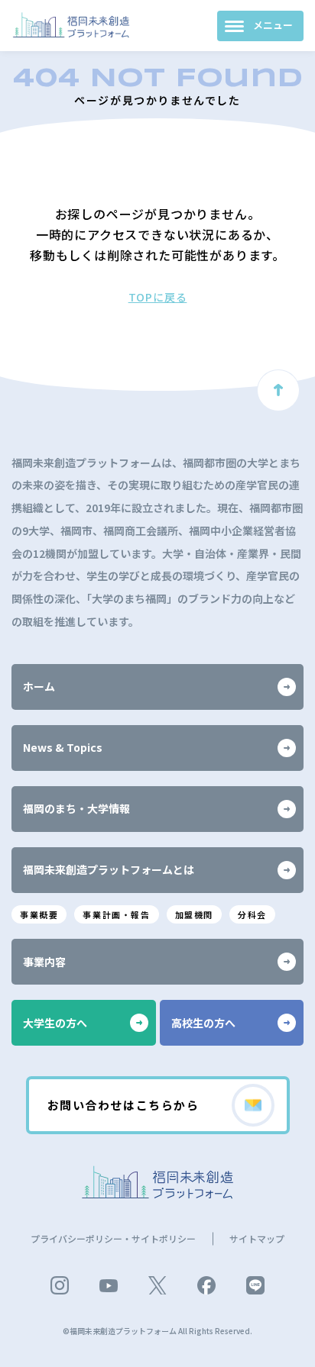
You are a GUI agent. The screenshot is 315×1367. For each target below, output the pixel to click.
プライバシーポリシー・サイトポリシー (113, 1238)
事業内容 (44, 961)
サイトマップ (256, 1238)
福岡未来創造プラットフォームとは (108, 869)
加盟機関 (194, 914)
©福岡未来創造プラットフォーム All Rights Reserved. (157, 1330)
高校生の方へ (203, 1022)
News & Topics (62, 747)
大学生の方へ (55, 1022)
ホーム (39, 686)
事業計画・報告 (116, 914)
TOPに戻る (157, 297)
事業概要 (39, 914)
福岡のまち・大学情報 (76, 808)
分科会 (252, 914)
